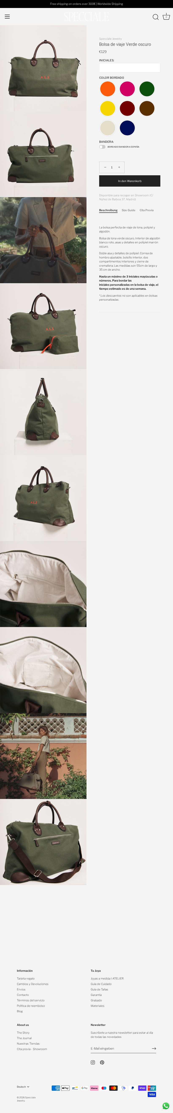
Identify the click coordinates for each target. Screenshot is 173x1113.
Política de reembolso (31, 1005)
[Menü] (7, 16)
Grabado (96, 1000)
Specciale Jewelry (110, 38)
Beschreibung (108, 210)
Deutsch (21, 1087)
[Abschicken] (154, 1048)
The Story (23, 1032)
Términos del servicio (31, 1000)
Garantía (96, 994)
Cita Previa (147, 210)
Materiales (97, 1005)
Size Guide (128, 210)
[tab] (110, 210)
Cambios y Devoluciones (33, 984)
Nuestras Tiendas (28, 1043)
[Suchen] (155, 17)
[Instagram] (93, 1062)
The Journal (24, 1038)
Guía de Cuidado (101, 984)
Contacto (23, 994)
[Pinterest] (102, 1062)
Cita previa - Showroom (32, 1049)
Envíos (21, 989)
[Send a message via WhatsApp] (166, 1106)
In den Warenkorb (130, 181)
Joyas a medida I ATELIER (107, 978)
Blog (20, 1011)
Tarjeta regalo (26, 978)
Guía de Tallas (99, 989)
